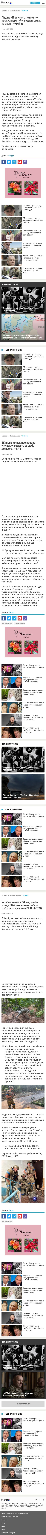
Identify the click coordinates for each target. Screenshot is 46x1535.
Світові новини (15, 11)
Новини (35, 3)
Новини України (15, 895)
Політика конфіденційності (9, 1517)
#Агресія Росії (20, 623)
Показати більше (23, 1404)
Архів (3, 1526)
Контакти (4, 1520)
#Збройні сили (7, 623)
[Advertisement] (23, 66)
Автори (3, 1523)
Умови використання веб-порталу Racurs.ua (14, 1513)
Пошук (3, 1529)
